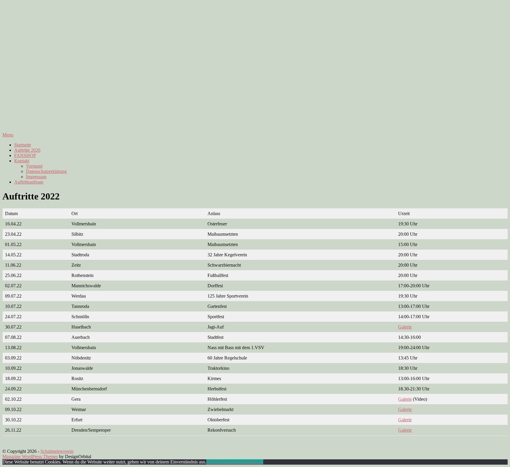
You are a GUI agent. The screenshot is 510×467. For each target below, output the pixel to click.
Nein (218, 461)
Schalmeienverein (56, 451)
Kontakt (21, 160)
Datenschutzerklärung (46, 171)
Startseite (22, 144)
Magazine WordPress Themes (30, 456)
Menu (7, 134)
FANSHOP (25, 155)
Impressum (36, 176)
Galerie (405, 326)
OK (209, 461)
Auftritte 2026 (27, 150)
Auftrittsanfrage (28, 181)
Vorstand (34, 166)
